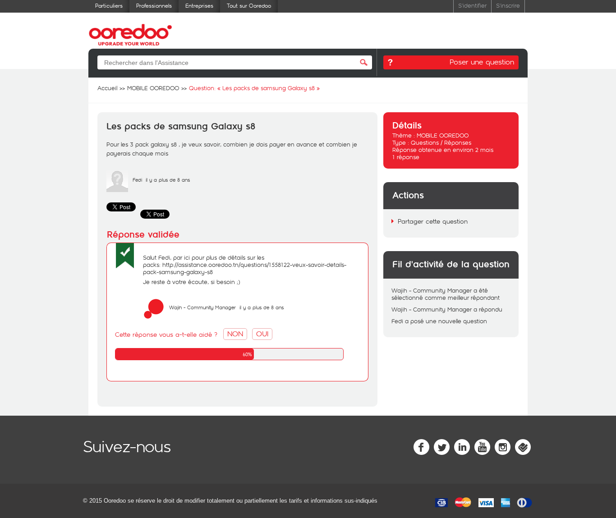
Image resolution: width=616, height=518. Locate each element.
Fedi (137, 179)
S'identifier (472, 5)
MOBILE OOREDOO (443, 135)
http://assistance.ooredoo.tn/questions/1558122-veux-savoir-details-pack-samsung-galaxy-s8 (244, 268)
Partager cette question (433, 221)
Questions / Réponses (441, 142)
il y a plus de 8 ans (261, 307)
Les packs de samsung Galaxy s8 (180, 126)
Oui (262, 333)
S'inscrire (508, 5)
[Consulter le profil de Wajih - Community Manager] (154, 317)
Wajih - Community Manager (202, 307)
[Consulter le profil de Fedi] (117, 190)
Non (235, 333)
